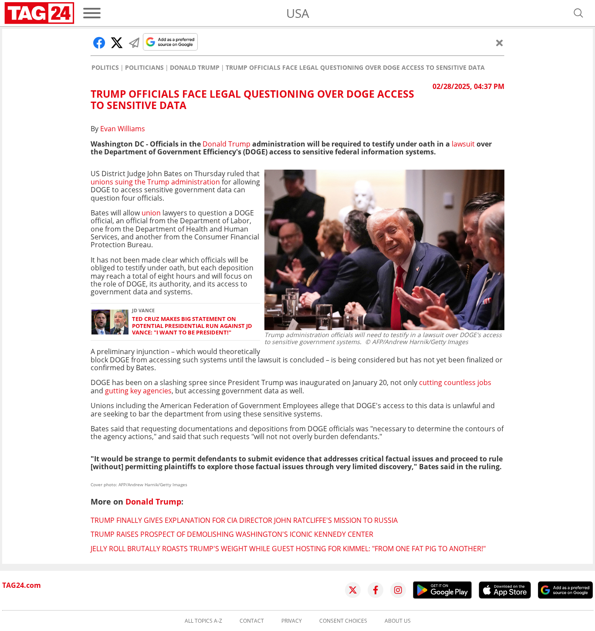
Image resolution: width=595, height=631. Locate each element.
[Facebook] (375, 590)
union (151, 213)
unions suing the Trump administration (155, 182)
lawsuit (463, 144)
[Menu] (91, 13)
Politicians (144, 67)
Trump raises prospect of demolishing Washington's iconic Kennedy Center (232, 534)
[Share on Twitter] (116, 42)
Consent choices (343, 621)
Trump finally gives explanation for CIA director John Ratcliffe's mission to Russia (244, 520)
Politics (105, 67)
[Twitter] (353, 590)
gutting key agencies (138, 391)
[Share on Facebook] (99, 42)
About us (398, 621)
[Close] (499, 43)
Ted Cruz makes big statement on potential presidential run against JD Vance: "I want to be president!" (192, 326)
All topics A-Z (203, 621)
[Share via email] (134, 42)
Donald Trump (195, 67)
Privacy (291, 621)
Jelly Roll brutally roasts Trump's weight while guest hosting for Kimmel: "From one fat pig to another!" (288, 548)
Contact (252, 621)
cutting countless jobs (454, 382)
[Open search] (578, 13)
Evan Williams (122, 128)
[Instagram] (398, 590)
